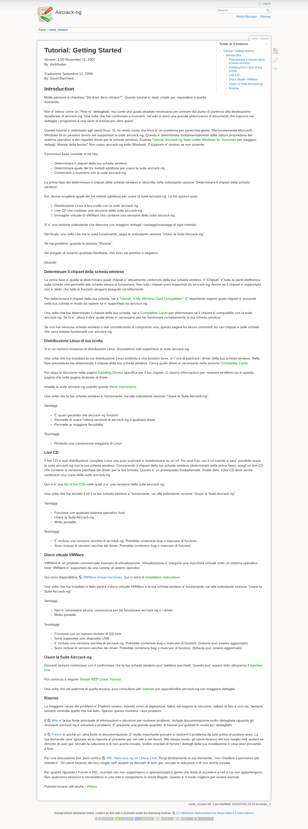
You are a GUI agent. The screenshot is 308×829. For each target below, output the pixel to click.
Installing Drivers (110, 372)
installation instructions (163, 577)
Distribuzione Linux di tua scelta (245, 69)
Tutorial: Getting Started (238, 51)
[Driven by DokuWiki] (204, 818)
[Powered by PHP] (144, 818)
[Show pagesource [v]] (275, 51)
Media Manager (246, 16)
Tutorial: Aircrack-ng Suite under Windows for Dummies (194, 140)
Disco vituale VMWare (243, 79)
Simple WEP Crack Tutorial (100, 679)
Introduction (233, 55)
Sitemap (265, 16)
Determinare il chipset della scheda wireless (247, 61)
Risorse (234, 88)
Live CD (234, 75)
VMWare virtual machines (102, 577)
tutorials (148, 689)
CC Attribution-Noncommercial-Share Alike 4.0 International (215, 813)
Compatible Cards (154, 313)
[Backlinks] (275, 60)
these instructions (122, 387)
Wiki (55, 720)
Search (268, 10)
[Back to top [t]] (275, 69)
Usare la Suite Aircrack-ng (246, 84)
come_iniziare (58, 30)
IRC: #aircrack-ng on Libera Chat (132, 758)
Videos (92, 786)
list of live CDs (75, 484)
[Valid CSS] (184, 818)
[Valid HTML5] (164, 818)
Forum (57, 734)
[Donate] (124, 818)
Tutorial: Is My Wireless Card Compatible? (151, 298)
